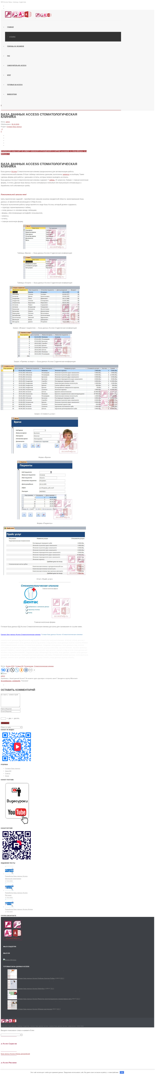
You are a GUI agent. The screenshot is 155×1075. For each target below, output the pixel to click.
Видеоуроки (12, 94)
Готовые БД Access (15, 84)
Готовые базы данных (14, 126)
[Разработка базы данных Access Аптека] (9, 907)
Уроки (7, 776)
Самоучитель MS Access (16, 65)
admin (8, 122)
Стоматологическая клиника (44, 666)
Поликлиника (28, 666)
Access (14, 171)
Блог (9, 75)
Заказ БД (8, 771)
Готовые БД (19, 666)
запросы (66, 174)
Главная (10, 27)
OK (122, 1072)
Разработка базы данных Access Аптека (19, 909)
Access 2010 (10, 666)
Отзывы (12, 36)
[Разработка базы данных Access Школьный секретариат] (9, 874)
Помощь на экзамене (15, 46)
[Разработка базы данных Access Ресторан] (9, 890)
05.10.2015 (15, 124)
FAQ (8, 56)
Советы (7, 773)
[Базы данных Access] (26, 18)
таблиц (52, 180)
